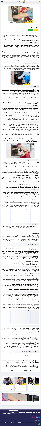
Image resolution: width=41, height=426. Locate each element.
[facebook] (39, 417)
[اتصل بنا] (39, 422)
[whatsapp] (39, 424)
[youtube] (34, 417)
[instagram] (32, 417)
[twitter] (37, 417)
